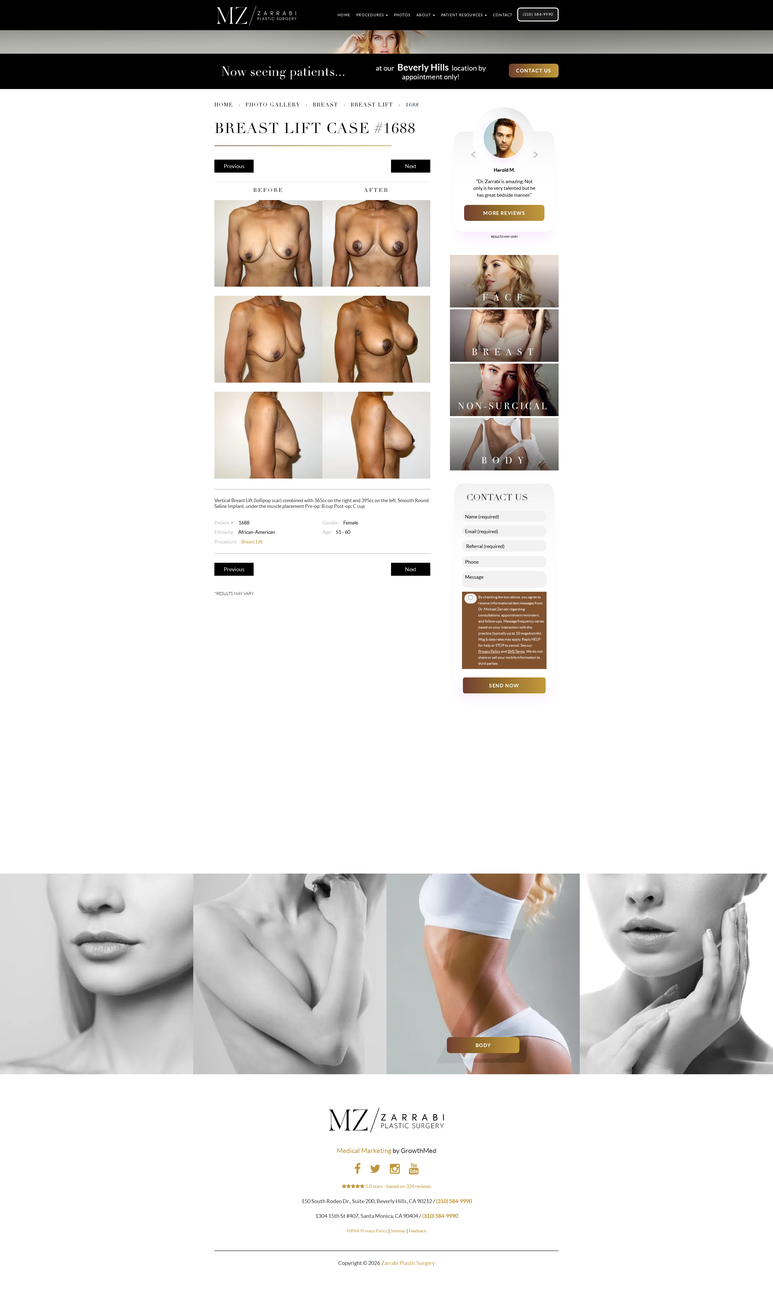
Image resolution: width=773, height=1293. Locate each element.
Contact (503, 15)
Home (344, 15)
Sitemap (398, 1230)
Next (410, 166)
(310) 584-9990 (538, 14)
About (424, 15)
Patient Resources (462, 15)
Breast (325, 105)
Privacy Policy (489, 651)
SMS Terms (516, 651)
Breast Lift (372, 105)
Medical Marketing (364, 1150)
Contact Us (533, 70)
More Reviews (504, 213)
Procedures (370, 15)
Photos (402, 15)
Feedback (417, 1230)
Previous (234, 166)
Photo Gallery (272, 105)
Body (483, 1045)
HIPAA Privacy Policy (367, 1230)
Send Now (504, 685)
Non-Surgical (96, 1045)
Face (676, 1045)
